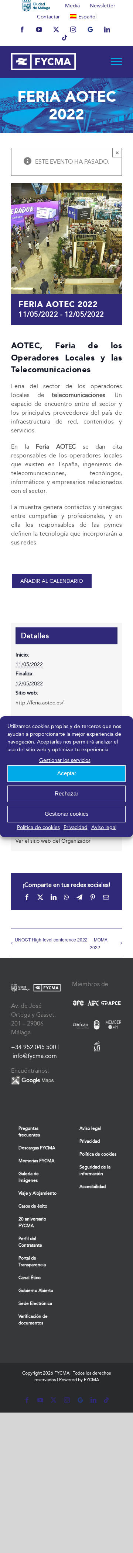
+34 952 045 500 (33, 1047)
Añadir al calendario (51, 581)
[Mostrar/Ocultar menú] (116, 61)
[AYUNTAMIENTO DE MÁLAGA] (36, 5)
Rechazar (66, 793)
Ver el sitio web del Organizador (53, 841)
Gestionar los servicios (65, 760)
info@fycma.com (35, 1055)
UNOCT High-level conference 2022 (51, 939)
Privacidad (76, 827)
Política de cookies (38, 827)
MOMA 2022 (99, 943)
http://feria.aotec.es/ (40, 703)
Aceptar (66, 773)
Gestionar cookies (67, 814)
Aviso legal (103, 827)
